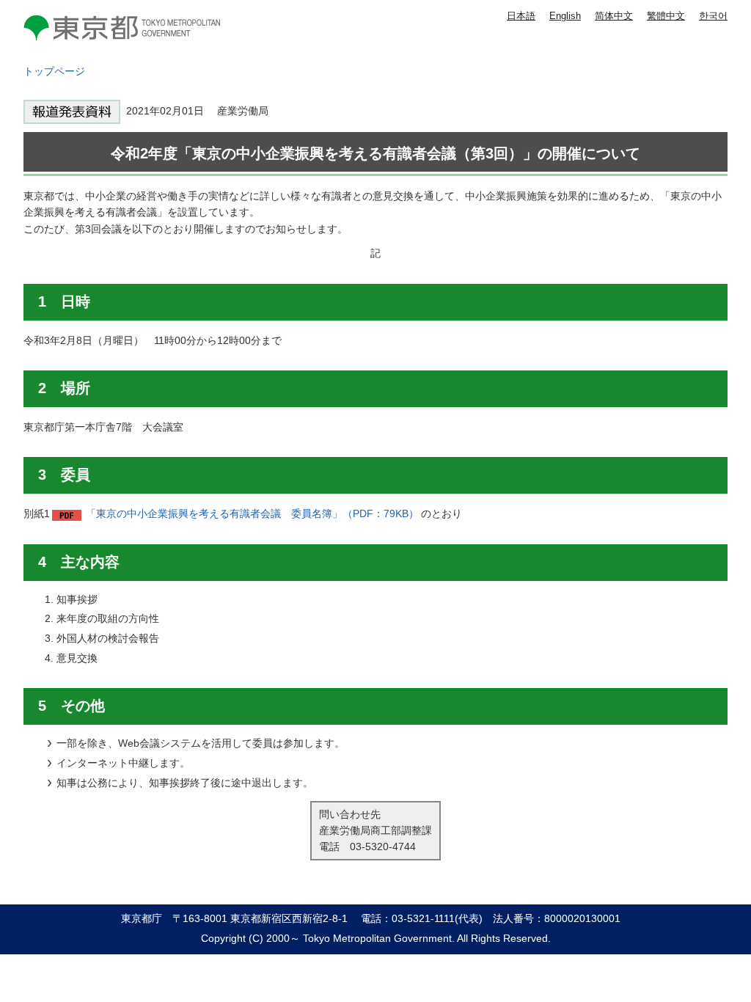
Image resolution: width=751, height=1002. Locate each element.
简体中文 (614, 15)
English (565, 15)
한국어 (713, 15)
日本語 (521, 15)
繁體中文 (666, 15)
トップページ (54, 71)
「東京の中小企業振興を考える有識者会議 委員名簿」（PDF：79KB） (252, 513)
